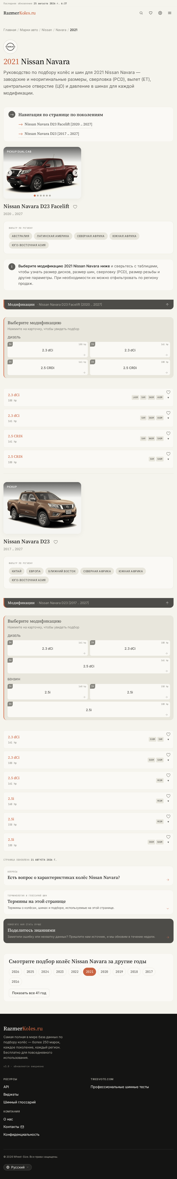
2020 (104, 972)
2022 (75, 972)
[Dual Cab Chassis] (47, 195)
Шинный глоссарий (19, 1102)
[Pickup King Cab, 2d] (38, 195)
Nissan (47, 30)
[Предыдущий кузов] (8, 172)
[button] (88, 304)
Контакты (11, 1126)
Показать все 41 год (29, 993)
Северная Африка (91, 236)
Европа (35, 571)
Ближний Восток (62, 571)
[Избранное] (151, 13)
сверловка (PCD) (107, 79)
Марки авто (29, 30)
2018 (134, 972)
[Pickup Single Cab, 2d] (50, 195)
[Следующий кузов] (76, 172)
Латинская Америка (53, 236)
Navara (61, 30)
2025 (30, 972)
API (6, 1087)
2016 (15, 982)
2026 (15, 972)
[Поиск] (141, 13)
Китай (16, 571)
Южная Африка (124, 236)
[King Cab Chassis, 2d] (44, 195)
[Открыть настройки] (160, 13)
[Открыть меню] (170, 13)
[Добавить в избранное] (75, 207)
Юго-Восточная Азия (29, 245)
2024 (45, 972)
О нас (8, 1119)
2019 (119, 972)
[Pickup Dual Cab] (35, 195)
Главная (9, 30)
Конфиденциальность (21, 1134)
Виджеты (11, 1094)
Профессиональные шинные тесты (120, 1087)
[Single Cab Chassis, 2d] (41, 195)
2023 (60, 972)
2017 (149, 972)
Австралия (20, 236)
